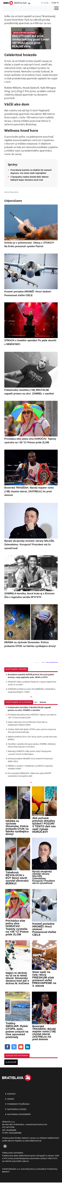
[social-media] (4, 1146)
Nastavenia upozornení (19, 1114)
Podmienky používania (18, 1104)
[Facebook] (7, 1047)
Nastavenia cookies (16, 1109)
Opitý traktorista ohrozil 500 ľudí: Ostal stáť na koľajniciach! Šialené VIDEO (27, 723)
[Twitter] (14, 1047)
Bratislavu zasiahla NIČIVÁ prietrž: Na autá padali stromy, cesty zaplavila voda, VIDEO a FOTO (31, 676)
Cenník (10, 1099)
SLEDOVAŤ (11, 1062)
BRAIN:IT (6, 1171)
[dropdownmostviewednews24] (31, 783)
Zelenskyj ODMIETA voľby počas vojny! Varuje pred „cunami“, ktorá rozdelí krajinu (29, 752)
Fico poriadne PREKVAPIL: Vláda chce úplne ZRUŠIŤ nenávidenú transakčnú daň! (29, 774)
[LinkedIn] (28, 1047)
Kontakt (11, 1094)
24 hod (43, 702)
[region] (29, 3)
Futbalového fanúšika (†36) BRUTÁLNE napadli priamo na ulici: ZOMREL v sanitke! (29, 708)
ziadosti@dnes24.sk (33, 1140)
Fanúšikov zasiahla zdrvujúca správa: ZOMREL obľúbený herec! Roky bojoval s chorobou (32, 745)
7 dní (35, 702)
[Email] (21, 1047)
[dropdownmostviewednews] (31, 697)
